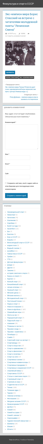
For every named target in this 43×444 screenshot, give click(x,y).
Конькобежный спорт (15, 284)
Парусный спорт (13, 321)
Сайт (7, 173)
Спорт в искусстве (14, 346)
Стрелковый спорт (14, 379)
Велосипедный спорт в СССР (18, 243)
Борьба (10, 240)
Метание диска (12, 293)
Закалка (10, 270)
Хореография (12, 418)
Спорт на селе (12, 357)
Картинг (10, 279)
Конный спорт (12, 282)
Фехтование (11, 399)
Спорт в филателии (14, 351)
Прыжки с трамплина (15, 332)
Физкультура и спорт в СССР (18, 3)
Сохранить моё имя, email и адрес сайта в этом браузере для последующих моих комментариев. (21, 186)
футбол (10, 407)
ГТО (8, 259)
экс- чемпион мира (27, 77)
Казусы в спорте (13, 276)
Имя (7, 154)
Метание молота (13, 295)
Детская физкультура (15, 262)
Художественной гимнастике (18, 421)
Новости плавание (14, 307)
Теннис (10, 387)
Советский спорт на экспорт (17, 340)
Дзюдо (9, 265)
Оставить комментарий (15, 36)
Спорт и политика (13, 354)
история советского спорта (17, 273)
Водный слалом (13, 248)
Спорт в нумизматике (15, 348)
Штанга (10, 429)
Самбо (9, 337)
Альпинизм (11, 220)
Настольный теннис (14, 301)
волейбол (10, 251)
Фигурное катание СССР (16, 401)
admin (23, 33)
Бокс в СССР (12, 237)
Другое (9, 268)
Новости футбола (13, 309)
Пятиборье (11, 334)
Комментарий (10, 122)
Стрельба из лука (13, 382)
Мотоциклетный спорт (15, 298)
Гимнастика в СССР (14, 254)
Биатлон (10, 234)
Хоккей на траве (13, 412)
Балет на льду (12, 226)
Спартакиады (12, 343)
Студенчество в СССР (15, 385)
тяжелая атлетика (13, 396)
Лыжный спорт (12, 290)
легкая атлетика (13, 287)
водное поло (12, 245)
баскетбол (11, 229)
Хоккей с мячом (13, 415)
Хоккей (9, 410)
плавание (10, 323)
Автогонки (11, 218)
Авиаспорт (11, 215)
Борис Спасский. (12, 77)
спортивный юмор (14, 371)
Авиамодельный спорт (15, 212)
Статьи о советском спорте (17, 376)
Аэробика (10, 223)
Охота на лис (12, 315)
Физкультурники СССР (15, 404)
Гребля (9, 257)
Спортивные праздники (16, 365)
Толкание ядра (12, 390)
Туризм (10, 393)
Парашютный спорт (14, 318)
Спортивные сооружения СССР (19, 368)
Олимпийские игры (14, 312)
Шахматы (10, 72)
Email (7, 164)
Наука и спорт (12, 304)
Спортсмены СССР (14, 373)
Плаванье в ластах (14, 326)
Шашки (10, 426)
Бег (8, 231)
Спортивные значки (14, 360)
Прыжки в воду (12, 329)
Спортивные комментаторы (17, 362)
